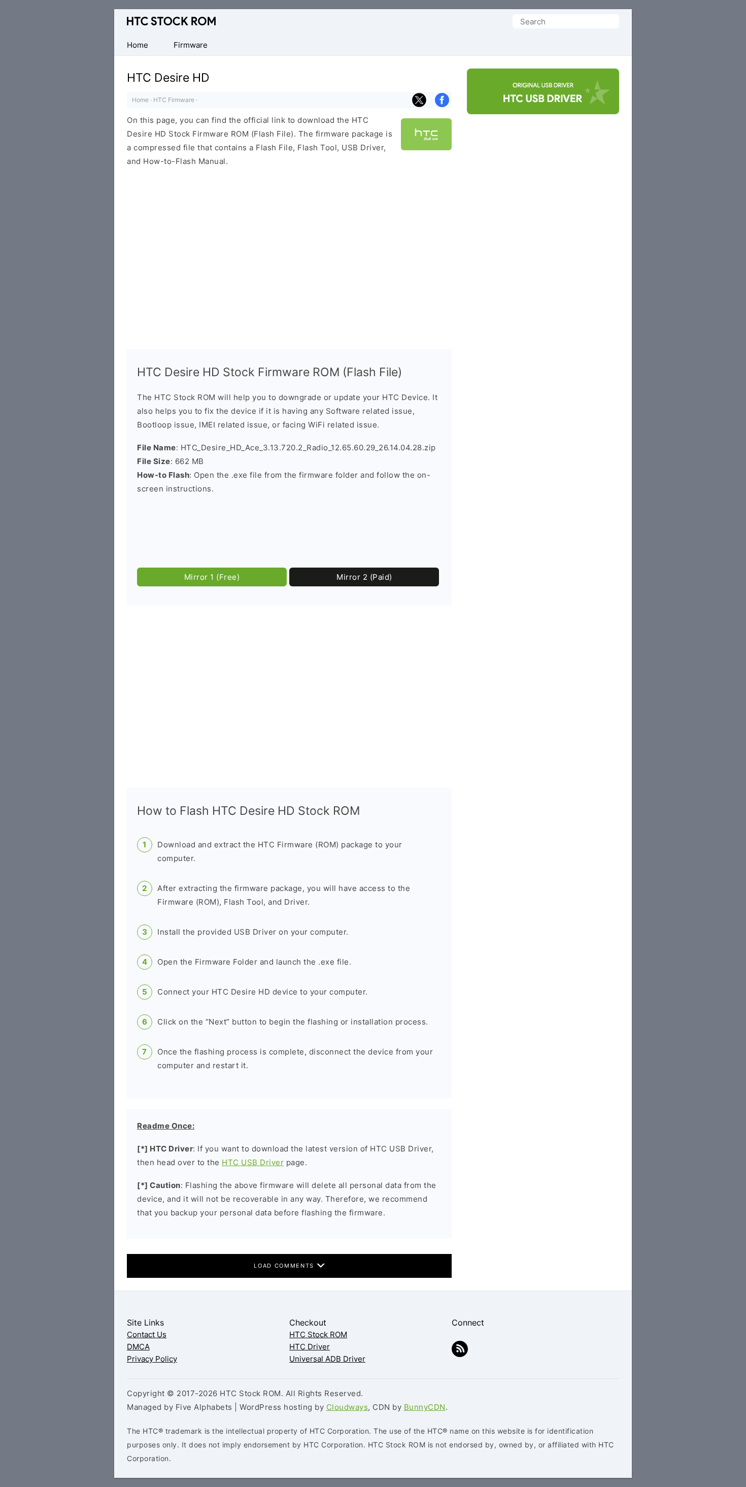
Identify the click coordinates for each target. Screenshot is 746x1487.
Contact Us (146, 1334)
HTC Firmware (173, 100)
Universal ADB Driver (327, 1359)
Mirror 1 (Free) (212, 577)
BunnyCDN (425, 1407)
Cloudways (347, 1407)
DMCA (138, 1346)
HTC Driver (309, 1346)
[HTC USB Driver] (543, 105)
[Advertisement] (289, 258)
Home (140, 100)
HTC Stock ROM (171, 21)
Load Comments (285, 1265)
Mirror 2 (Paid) (364, 577)
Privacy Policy (152, 1359)
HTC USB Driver (253, 1162)
